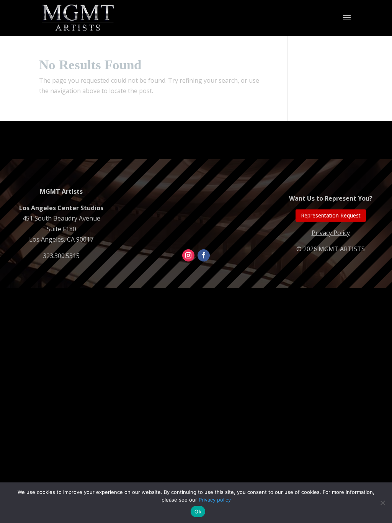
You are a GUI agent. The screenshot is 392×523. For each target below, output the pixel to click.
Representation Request (331, 215)
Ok (197, 511)
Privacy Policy (331, 233)
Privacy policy (215, 500)
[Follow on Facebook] (204, 255)
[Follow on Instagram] (188, 255)
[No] (382, 503)
